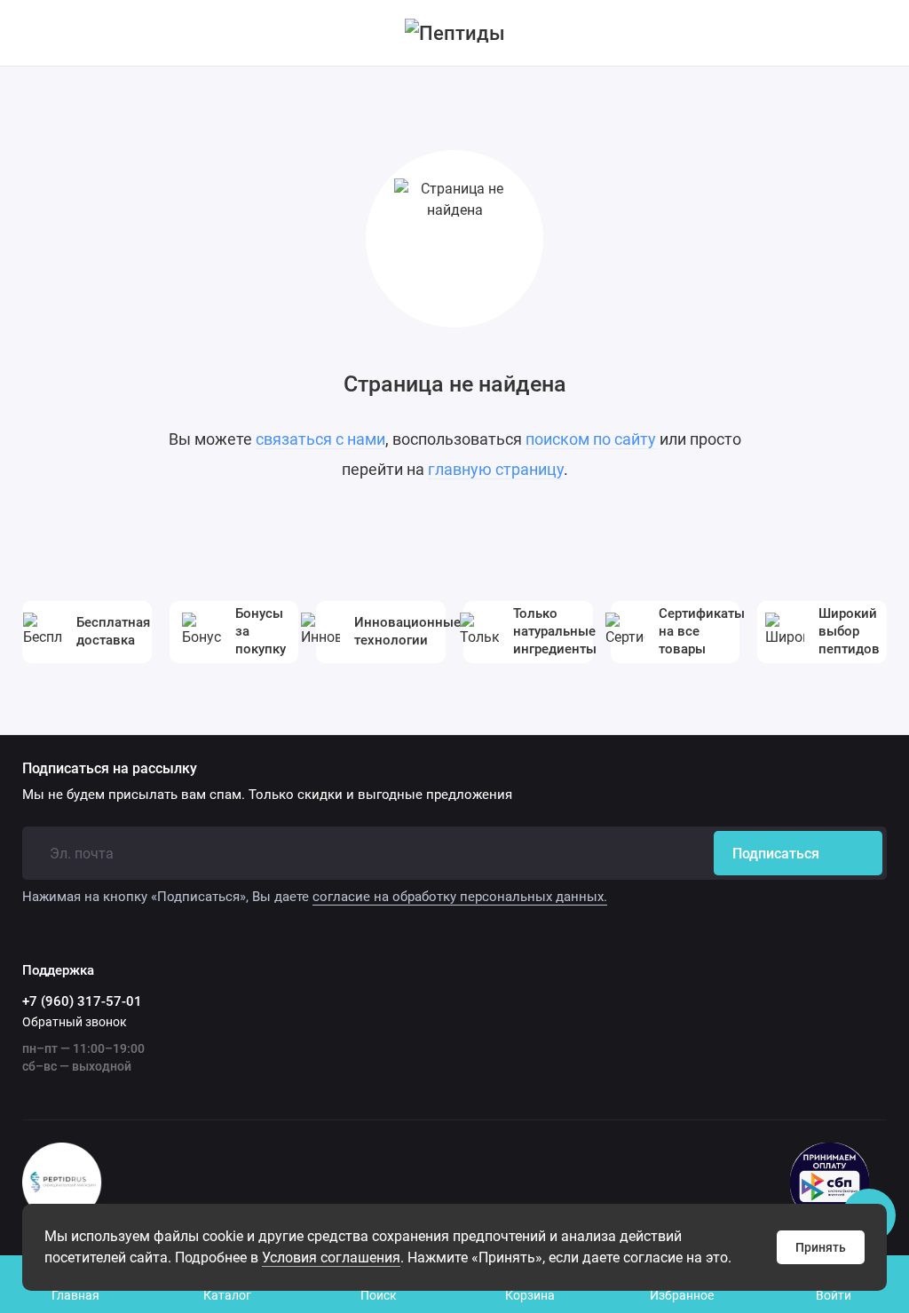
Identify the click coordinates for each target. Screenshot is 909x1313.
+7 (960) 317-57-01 (82, 1001)
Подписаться (775, 853)
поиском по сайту (591, 439)
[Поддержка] (875, 33)
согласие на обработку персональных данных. (459, 897)
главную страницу (496, 469)
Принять (820, 1247)
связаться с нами (320, 439)
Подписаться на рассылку (109, 769)
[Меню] (33, 33)
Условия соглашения (331, 1257)
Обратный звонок (74, 1022)
